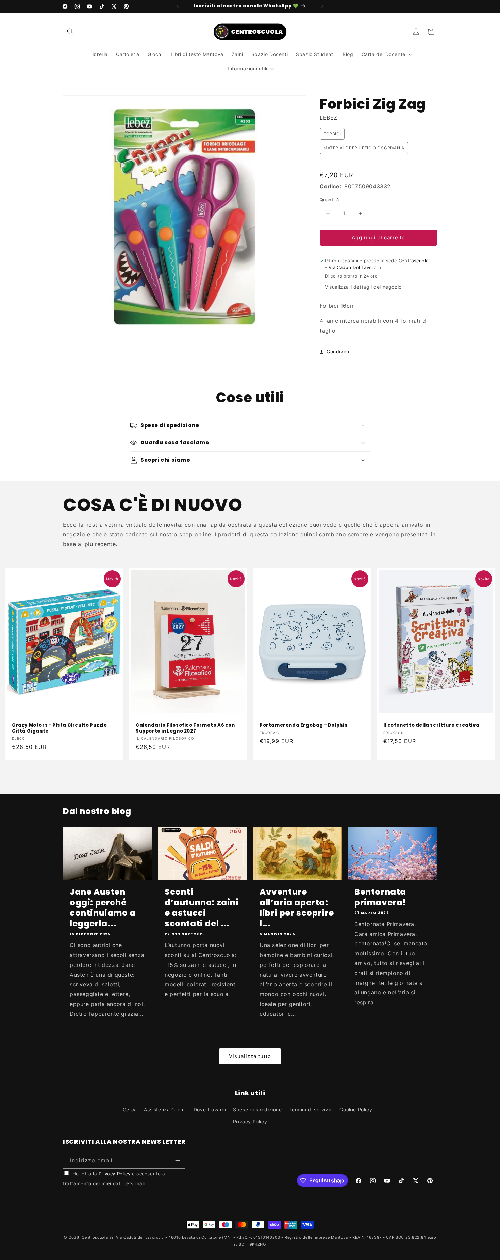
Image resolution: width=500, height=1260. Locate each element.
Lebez (328, 117)
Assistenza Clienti (165, 1109)
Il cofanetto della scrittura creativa (431, 725)
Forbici (332, 133)
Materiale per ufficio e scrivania (363, 147)
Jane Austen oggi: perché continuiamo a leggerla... (103, 908)
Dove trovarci (210, 1109)
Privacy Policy (250, 1121)
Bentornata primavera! (380, 897)
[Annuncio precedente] (177, 6)
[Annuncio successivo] (322, 6)
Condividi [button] (338, 351)
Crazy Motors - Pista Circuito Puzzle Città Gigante (59, 728)
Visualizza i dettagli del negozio (363, 287)
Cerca (130, 1109)
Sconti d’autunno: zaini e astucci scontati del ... (202, 908)
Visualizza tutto (250, 1056)
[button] (70, 31)
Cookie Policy (355, 1109)
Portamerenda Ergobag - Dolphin (304, 725)
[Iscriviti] (177, 1161)
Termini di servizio (310, 1109)
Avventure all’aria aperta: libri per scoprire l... (297, 908)
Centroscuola (95, 1237)
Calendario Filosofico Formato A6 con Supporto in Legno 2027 (185, 728)
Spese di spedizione (257, 1109)
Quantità (329, 199)
